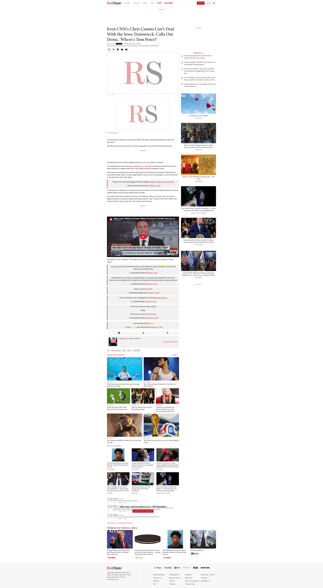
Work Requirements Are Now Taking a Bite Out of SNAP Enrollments (141, 489)
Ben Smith (110, 493)
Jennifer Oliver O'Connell (163, 493)
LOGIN (208, 3)
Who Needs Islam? (196, 550)
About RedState (159, 575)
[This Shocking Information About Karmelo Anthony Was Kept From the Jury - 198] (175, 539)
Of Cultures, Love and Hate (198, 115)
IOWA (129, 350)
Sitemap (204, 578)
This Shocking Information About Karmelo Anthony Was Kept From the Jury (117, 465)
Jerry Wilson (198, 181)
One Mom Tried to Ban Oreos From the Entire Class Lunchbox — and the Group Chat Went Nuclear (147, 552)
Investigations (174, 575)
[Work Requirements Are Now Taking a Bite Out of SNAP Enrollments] (143, 478)
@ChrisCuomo (116, 266)
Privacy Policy (190, 584)
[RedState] (114, 3)
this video (113, 94)
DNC (124, 350)
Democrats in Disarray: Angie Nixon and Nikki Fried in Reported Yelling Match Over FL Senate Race (167, 465)
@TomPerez (145, 289)
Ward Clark (135, 493)
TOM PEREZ (136, 350)
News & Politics (174, 578)
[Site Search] (214, 3)
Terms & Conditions (192, 581)
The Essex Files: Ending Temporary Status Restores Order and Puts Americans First (198, 146)
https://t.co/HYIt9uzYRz (148, 314)
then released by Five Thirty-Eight (140, 166)
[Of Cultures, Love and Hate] (198, 103)
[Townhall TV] (168, 3)
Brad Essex (198, 150)
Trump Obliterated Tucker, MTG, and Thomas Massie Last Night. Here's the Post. (118, 552)
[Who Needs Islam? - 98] (203, 539)
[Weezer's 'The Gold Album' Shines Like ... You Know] (198, 165)
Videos (145, 3)
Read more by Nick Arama (170, 341)
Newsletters (205, 581)
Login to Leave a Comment (142, 511)
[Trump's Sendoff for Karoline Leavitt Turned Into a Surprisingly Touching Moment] (143, 455)
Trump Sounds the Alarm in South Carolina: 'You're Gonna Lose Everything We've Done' (198, 241)
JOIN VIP (200, 3)
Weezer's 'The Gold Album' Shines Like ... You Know (198, 178)
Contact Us (157, 578)
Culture (172, 581)
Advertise (188, 578)
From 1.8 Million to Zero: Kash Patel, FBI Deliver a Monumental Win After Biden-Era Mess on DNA (118, 489)
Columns (172, 584)
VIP (154, 584)
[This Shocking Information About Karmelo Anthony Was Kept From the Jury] (118, 455)
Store (152, 3)
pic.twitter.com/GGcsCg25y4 (164, 182)
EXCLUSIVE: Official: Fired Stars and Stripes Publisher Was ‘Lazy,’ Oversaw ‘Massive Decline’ (198, 274)
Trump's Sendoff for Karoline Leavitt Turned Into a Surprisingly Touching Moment (142, 465)
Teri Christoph (111, 469)
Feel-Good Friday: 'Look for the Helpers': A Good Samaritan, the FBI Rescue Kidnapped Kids (166, 489)
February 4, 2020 (155, 186)
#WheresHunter (161, 298)
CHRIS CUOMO (116, 350)
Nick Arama (112, 43)
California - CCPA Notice (208, 575)
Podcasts (136, 3)
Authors (127, 3)
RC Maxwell (198, 277)
